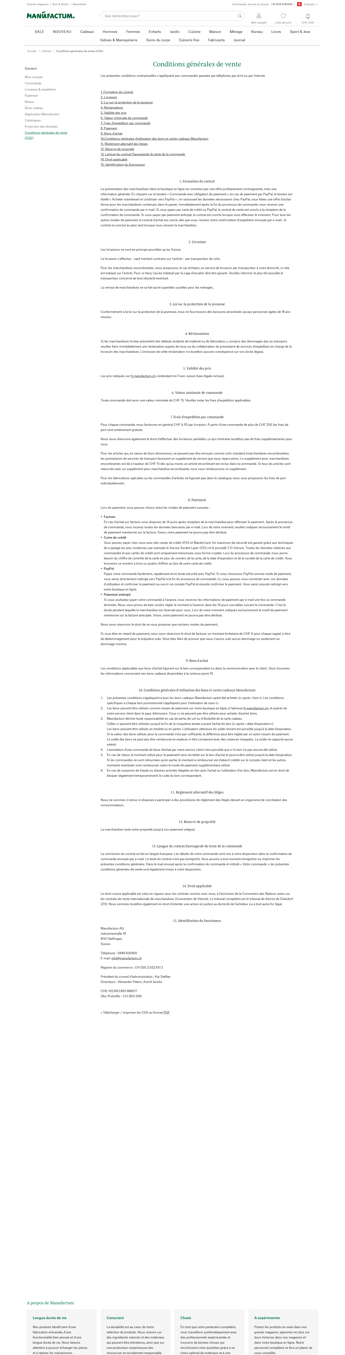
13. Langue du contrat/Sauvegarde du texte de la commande (143, 154)
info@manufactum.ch (126, 958)
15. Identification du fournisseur (123, 164)
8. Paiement (109, 128)
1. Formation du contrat (117, 92)
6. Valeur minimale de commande (124, 118)
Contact (47, 51)
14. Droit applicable (114, 159)
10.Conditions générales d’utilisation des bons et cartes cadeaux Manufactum (154, 138)
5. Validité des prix (113, 112)
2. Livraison (109, 97)
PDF (167, 1012)
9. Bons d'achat (111, 133)
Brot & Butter (61, 4)
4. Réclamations (112, 107)
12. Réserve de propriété (117, 149)
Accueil (32, 51)
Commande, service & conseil (262, 4)
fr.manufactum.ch (143, 376)
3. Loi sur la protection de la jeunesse (127, 102)
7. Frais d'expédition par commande (125, 123)
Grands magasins (38, 4)
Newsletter (79, 4)
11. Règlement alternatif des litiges (124, 144)
